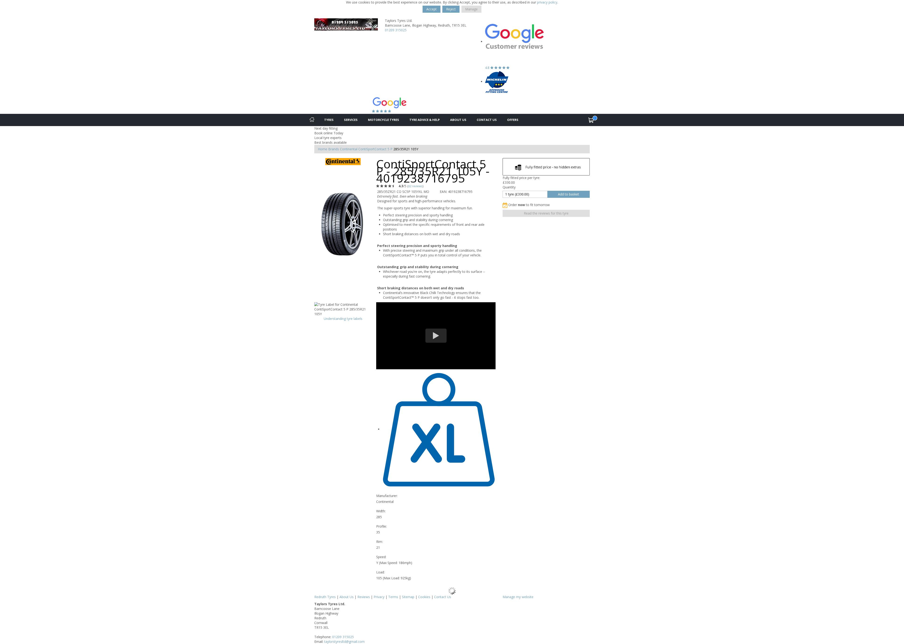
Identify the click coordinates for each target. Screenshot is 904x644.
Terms (393, 597)
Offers (512, 120)
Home (322, 149)
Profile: (381, 526)
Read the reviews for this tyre (546, 213)
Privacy (379, 597)
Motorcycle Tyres (383, 120)
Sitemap (408, 597)
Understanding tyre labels (343, 318)
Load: (380, 572)
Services (351, 120)
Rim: (379, 541)
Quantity (509, 187)
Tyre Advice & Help (424, 120)
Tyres (329, 120)
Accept (431, 9)
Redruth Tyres (325, 597)
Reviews (363, 597)
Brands (333, 149)
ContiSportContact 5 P (375, 149)
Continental (348, 149)
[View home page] (346, 24)
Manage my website (518, 597)
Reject (451, 9)
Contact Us (487, 120)
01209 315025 (396, 30)
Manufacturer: (387, 495)
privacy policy (547, 2)
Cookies (424, 597)
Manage (471, 9)
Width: (381, 511)
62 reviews (415, 186)
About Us (458, 120)
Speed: (381, 557)
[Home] (312, 120)
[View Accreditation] (496, 81)
